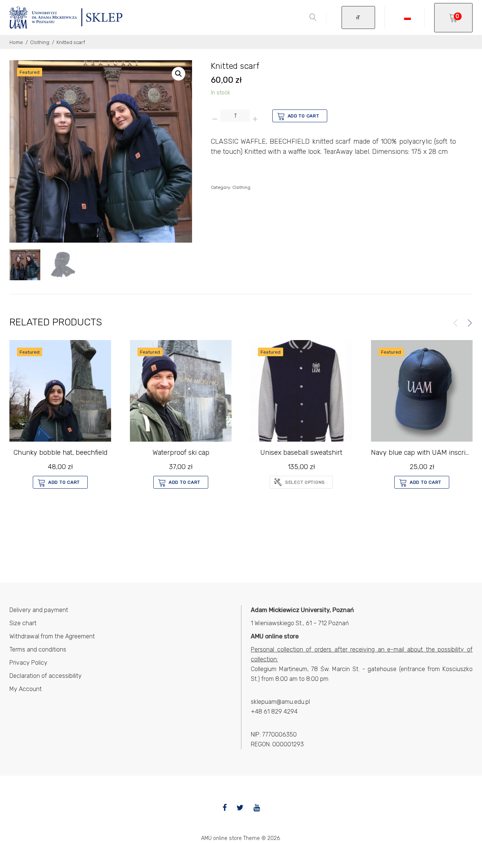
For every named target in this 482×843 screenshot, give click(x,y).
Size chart (23, 623)
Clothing (39, 42)
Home (16, 42)
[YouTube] (256, 807)
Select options (305, 482)
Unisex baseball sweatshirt (301, 452)
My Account (25, 689)
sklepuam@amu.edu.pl (280, 701)
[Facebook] (225, 807)
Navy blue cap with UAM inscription (426, 452)
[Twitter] (240, 807)
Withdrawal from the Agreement (52, 636)
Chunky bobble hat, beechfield (60, 452)
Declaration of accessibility (45, 675)
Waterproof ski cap (181, 452)
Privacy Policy (28, 662)
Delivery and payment (38, 610)
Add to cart (303, 115)
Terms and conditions (37, 649)
